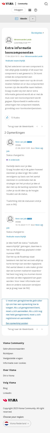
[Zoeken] (46, 4)
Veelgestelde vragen (13, 358)
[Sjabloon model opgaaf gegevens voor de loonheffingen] (41, 126)
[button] (7, 117)
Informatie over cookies (14, 363)
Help (36, 10)
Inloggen (18, 9)
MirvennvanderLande (33, 56)
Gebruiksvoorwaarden (14, 348)
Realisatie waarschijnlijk (15, 60)
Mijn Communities (30, 10)
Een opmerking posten (17, 323)
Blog (5, 388)
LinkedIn (7, 393)
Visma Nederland (18, 423)
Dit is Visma (8, 375)
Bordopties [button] (36, 32)
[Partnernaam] (37, 126)
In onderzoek (14, 160)
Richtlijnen (8, 353)
